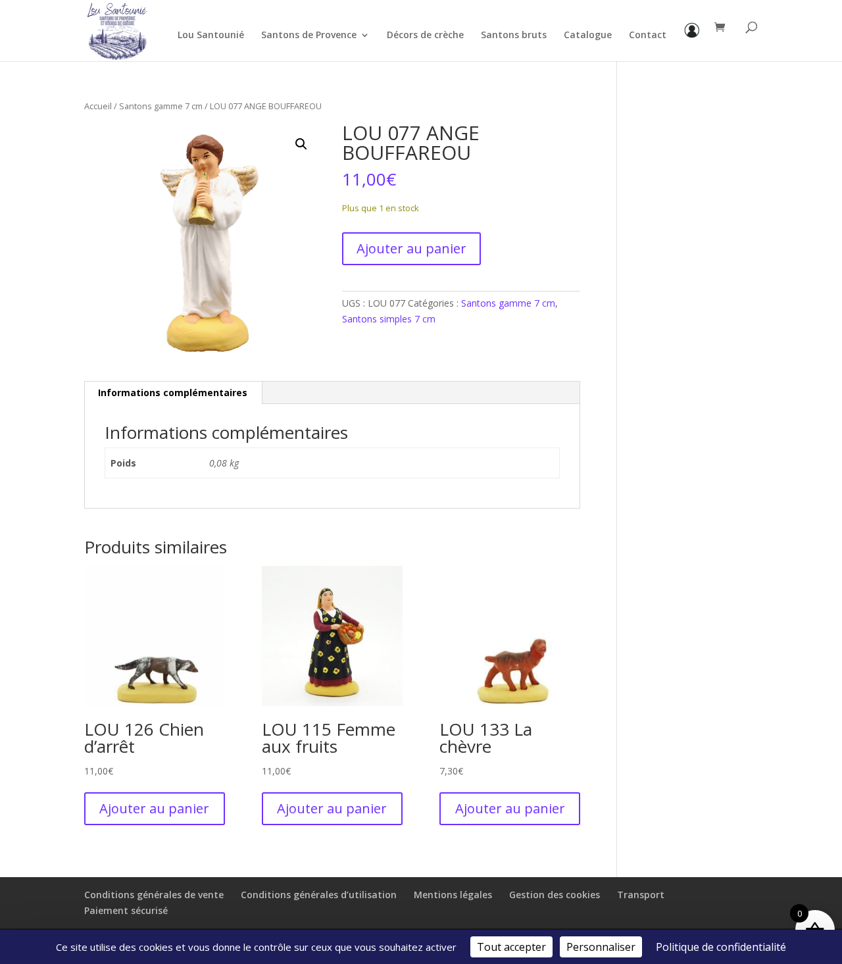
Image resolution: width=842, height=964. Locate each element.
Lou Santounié (211, 35)
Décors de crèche (425, 35)
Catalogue (588, 35)
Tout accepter (511, 947)
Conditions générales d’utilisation (319, 894)
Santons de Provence (309, 35)
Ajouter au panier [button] (154, 808)
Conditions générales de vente (154, 894)
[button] (301, 144)
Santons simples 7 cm (388, 319)
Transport (640, 894)
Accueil (98, 106)
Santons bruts (514, 35)
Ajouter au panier (411, 248)
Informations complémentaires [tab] (172, 392)
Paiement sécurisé (126, 910)
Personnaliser (600, 947)
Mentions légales (453, 894)
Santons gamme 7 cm (161, 106)
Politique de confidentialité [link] (721, 947)
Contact (647, 35)
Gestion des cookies (554, 894)
